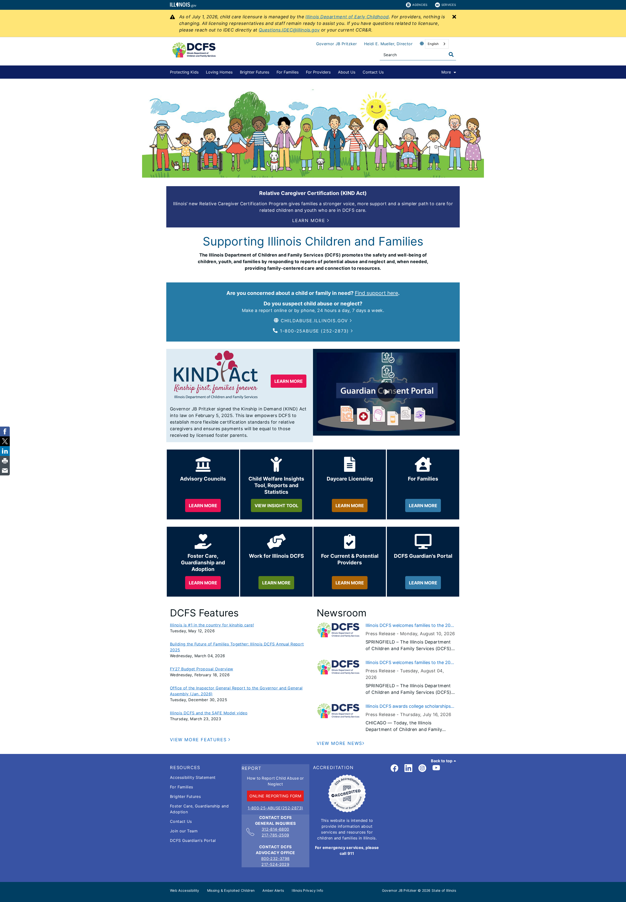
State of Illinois (444, 890)
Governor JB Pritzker (336, 43)
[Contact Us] (387, 71)
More (446, 72)
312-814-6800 (275, 829)
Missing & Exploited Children (231, 890)
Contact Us (373, 72)
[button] (310, 220)
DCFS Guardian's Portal (193, 840)
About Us (346, 72)
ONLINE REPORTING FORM (275, 796)
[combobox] (437, 44)
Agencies (419, 5)
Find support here (376, 293)
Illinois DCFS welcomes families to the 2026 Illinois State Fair (411, 626)
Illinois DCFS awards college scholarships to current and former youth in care (408, 706)
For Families (288, 72)
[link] (394, 768)
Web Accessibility (184, 890)
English (433, 44)
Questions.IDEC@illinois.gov (289, 29)
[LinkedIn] (408, 768)
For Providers (318, 72)
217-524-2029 (275, 864)
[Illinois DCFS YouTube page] (436, 768)
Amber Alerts (273, 890)
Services (448, 5)
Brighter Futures (254, 72)
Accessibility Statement (193, 777)
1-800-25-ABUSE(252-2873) (275, 807)
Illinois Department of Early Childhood (347, 16)
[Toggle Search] (451, 54)
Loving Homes (219, 72)
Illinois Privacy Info (307, 890)
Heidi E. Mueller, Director (388, 43)
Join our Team (184, 830)
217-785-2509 (275, 835)
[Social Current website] (347, 810)
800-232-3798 (275, 858)
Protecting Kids (184, 72)
